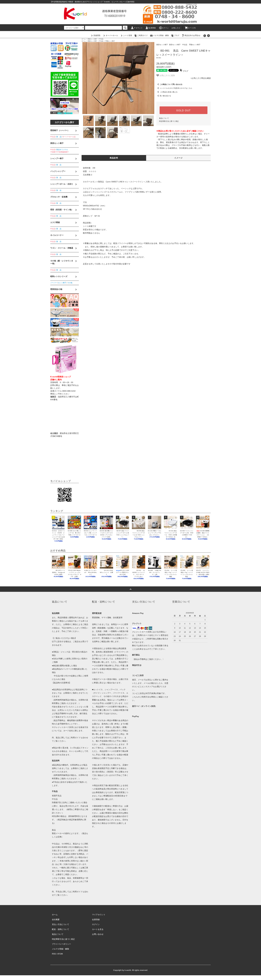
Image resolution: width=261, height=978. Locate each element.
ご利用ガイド (142, 35)
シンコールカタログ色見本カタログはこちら (176, 88)
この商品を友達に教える (169, 92)
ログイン (165, 28)
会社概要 (56, 919)
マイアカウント (98, 914)
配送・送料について (60, 929)
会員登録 (152, 28)
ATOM (60, 954)
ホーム (84, 39)
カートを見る (97, 929)
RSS (54, 954)
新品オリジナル (62, 150)
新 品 (58, 137)
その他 (69, 283)
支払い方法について (60, 924)
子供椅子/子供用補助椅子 (59, 152)
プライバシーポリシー (61, 944)
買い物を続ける (165, 96)
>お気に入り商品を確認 (201, 78)
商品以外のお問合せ (192, 35)
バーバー (53, 283)
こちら (135, 697)
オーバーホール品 (69, 137)
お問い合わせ (97, 934)
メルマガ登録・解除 (161, 35)
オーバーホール (112, 35)
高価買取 (96, 35)
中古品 (101, 39)
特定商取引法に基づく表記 (169, 121)
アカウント (138, 28)
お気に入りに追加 (167, 75)
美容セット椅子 (92, 39)
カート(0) (192, 28)
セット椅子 (62, 283)
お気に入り (176, 28)
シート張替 (127, 35)
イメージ (178, 158)
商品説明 (114, 158)
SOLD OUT (183, 110)
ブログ (176, 35)
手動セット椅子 (110, 41)
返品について (164, 118)
